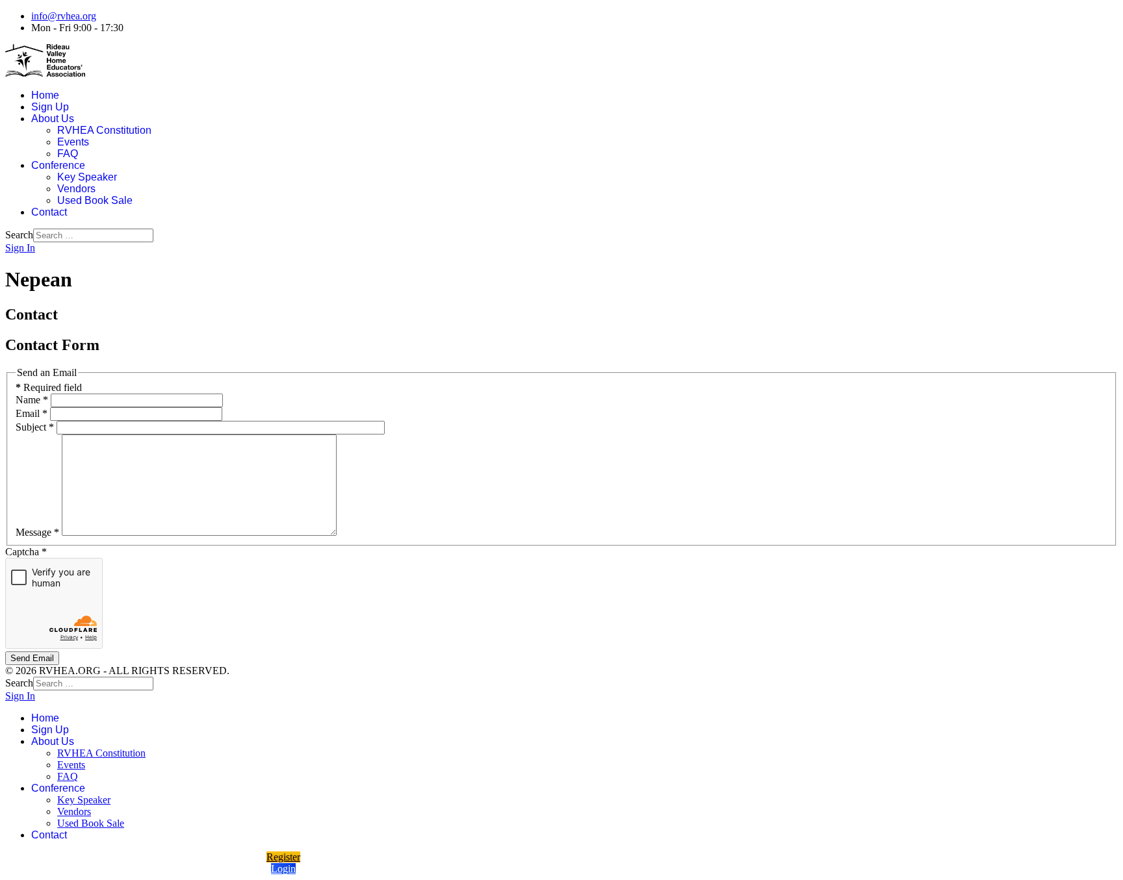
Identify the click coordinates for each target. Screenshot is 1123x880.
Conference (58, 165)
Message (37, 532)
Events (73, 141)
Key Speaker (87, 176)
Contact (49, 212)
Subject (35, 427)
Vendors (76, 188)
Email (31, 413)
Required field (49, 387)
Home (45, 95)
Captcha (26, 551)
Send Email (32, 658)
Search (19, 234)
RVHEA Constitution (104, 130)
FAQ (67, 153)
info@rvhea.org (63, 15)
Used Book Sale (95, 200)
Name (32, 399)
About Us (52, 118)
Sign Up (50, 106)
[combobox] (93, 235)
